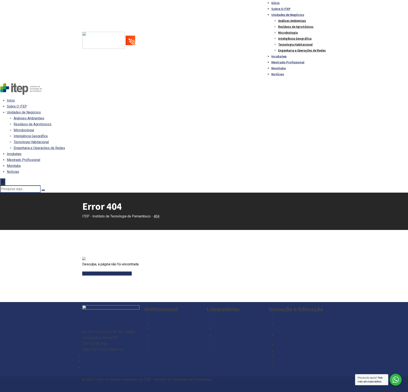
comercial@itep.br (95, 367)
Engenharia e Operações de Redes (302, 50)
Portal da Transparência (168, 335)
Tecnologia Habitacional (295, 44)
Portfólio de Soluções (167, 341)
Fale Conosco (161, 347)
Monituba (278, 68)
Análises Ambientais (292, 21)
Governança (160, 329)
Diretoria (157, 323)
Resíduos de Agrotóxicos (295, 27)
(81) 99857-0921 (95, 362)
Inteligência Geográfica (295, 38)
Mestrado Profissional (287, 62)
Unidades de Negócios (287, 15)
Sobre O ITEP (280, 9)
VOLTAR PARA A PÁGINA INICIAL (107, 274)
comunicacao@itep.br (98, 373)
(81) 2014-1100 (94, 356)
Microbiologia (288, 33)
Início (275, 3)
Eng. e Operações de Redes (234, 347)
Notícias (277, 74)
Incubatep (279, 56)
